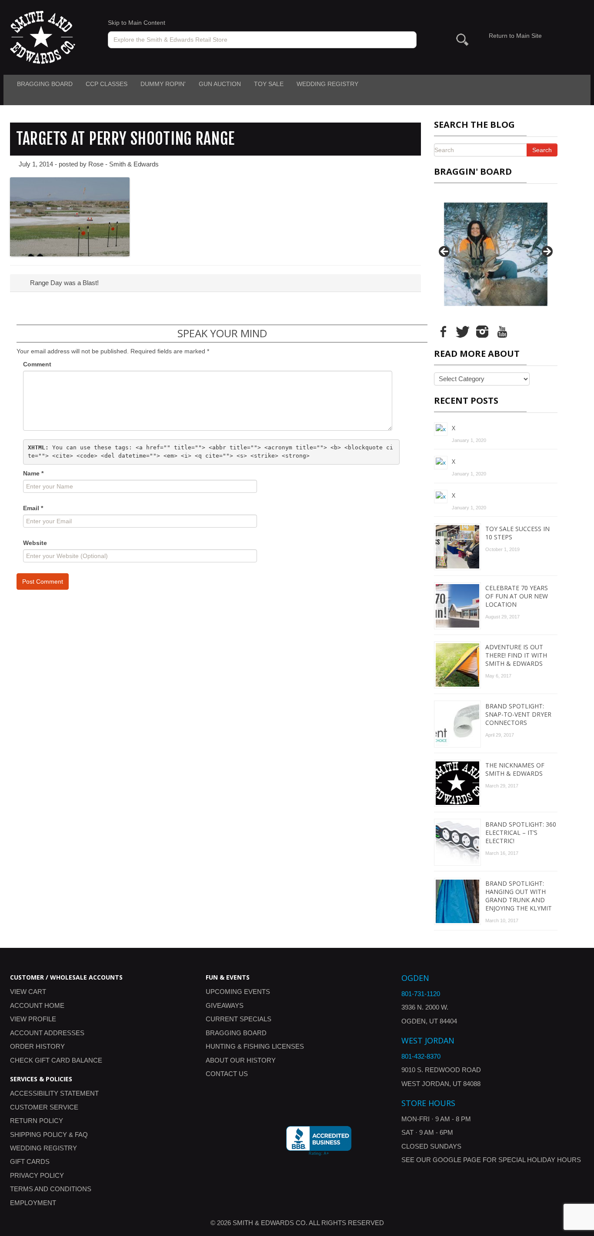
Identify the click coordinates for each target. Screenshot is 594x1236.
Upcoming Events (238, 991)
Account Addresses (47, 1033)
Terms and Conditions (50, 1189)
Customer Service (44, 1107)
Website (35, 542)
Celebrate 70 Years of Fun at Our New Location (516, 596)
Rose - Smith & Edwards (123, 164)
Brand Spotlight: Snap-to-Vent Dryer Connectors (518, 714)
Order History (37, 1046)
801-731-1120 (420, 993)
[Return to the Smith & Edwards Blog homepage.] (42, 36)
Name (33, 473)
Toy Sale (269, 83)
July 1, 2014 (36, 164)
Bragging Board (45, 83)
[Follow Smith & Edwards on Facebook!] (443, 331)
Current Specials (238, 1019)
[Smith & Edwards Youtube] (502, 331)
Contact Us (227, 1073)
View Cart (28, 991)
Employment (33, 1202)
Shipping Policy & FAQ (49, 1134)
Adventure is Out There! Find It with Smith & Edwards (516, 655)
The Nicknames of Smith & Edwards (514, 769)
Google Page (457, 1159)
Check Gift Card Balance (56, 1060)
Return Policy (36, 1120)
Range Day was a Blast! (63, 282)
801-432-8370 (420, 1056)
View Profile (33, 1019)
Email (33, 508)
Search (542, 149)
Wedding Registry (327, 83)
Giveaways (225, 1005)
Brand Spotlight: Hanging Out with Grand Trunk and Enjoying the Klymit (518, 895)
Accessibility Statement (54, 1093)
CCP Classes (106, 83)
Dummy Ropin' (163, 83)
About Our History (241, 1060)
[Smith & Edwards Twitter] (463, 331)
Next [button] (546, 252)
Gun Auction (220, 83)
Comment (37, 364)
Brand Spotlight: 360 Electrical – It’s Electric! (520, 832)
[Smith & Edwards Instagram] (482, 331)
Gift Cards (30, 1161)
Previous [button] (444, 252)
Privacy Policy (37, 1175)
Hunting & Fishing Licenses (255, 1046)
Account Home (37, 1005)
